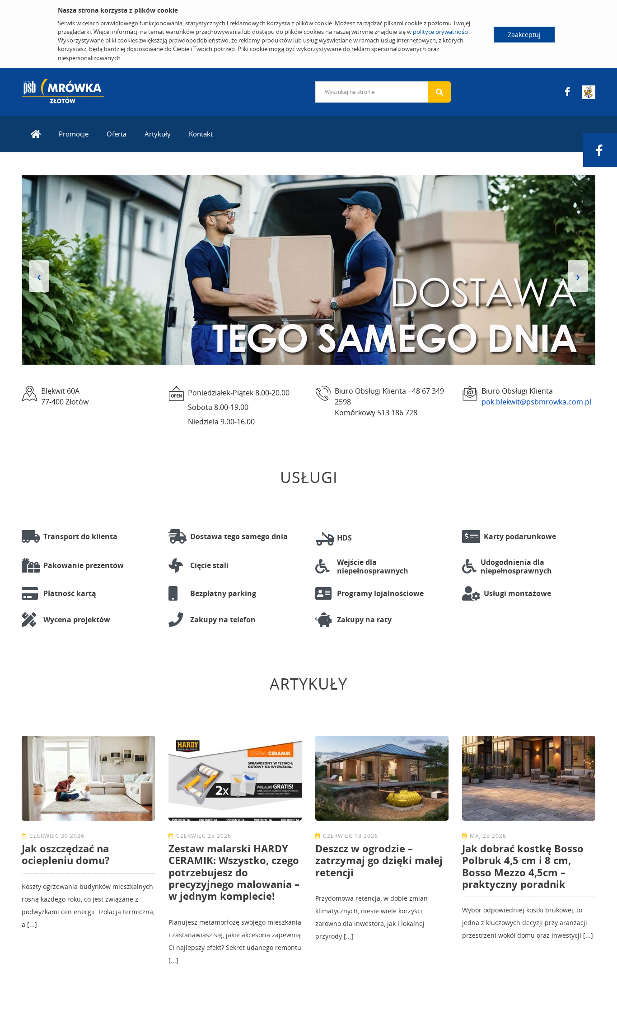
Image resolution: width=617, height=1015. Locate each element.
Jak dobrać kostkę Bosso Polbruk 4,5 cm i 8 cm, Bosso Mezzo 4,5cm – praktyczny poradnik (523, 866)
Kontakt (201, 133)
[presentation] (39, 276)
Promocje (74, 133)
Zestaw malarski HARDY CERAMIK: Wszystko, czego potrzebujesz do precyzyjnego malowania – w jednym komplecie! (233, 872)
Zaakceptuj (524, 34)
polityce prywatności (440, 32)
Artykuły (158, 133)
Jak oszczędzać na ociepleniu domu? (66, 854)
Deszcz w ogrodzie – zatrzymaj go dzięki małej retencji (379, 860)
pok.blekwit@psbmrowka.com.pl (536, 402)
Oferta (116, 133)
